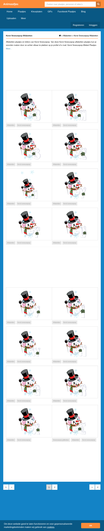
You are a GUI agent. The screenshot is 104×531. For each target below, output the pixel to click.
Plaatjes (22, 11)
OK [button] (90, 525)
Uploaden (11, 18)
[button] (55, 527)
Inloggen (93, 25)
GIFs (50, 11)
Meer (23, 18)
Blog (83, 11)
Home (9, 11)
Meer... (9, 49)
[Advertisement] (52, 69)
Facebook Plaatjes (67, 11)
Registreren (78, 25)
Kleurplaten (36, 11)
